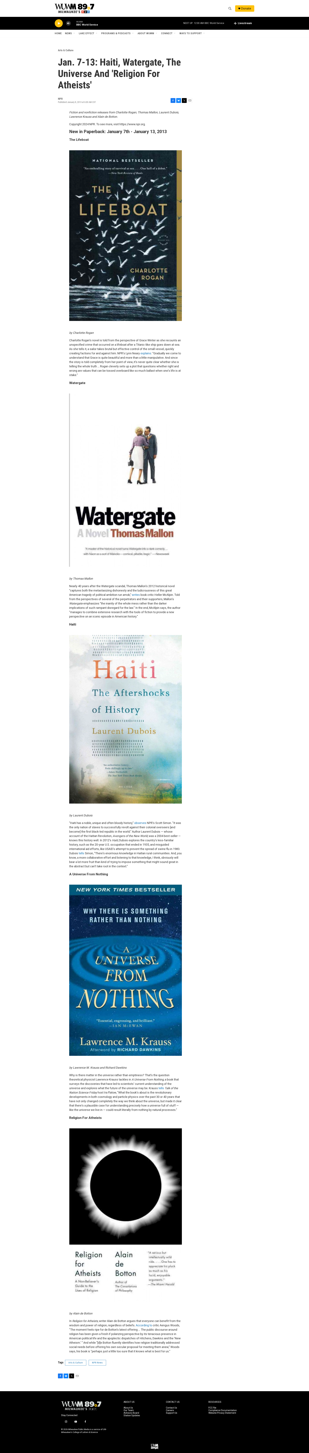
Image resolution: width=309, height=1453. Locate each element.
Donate (246, 8)
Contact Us (171, 1408)
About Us (128, 1408)
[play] (58, 23)
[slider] (73, 23)
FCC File (212, 1408)
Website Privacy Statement (222, 1413)
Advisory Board (131, 1413)
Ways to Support (190, 33)
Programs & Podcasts (116, 33)
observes (140, 823)
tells (81, 853)
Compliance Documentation (222, 1410)
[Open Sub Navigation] (74, 33)
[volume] (68, 23)
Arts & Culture (65, 50)
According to (144, 1325)
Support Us (171, 1413)
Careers (170, 1410)
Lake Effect (86, 33)
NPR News (97, 1362)
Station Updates (132, 1415)
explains (145, 353)
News (68, 33)
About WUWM (146, 33)
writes (136, 594)
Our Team (129, 1410)
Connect (167, 33)
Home (58, 33)
